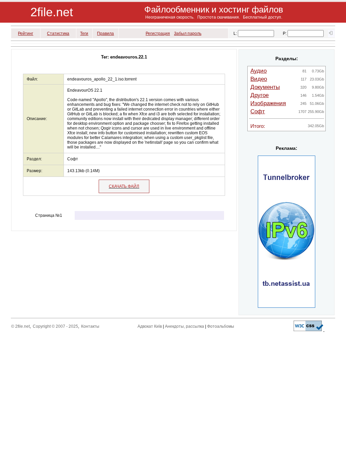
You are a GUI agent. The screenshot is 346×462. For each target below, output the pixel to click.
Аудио (258, 71)
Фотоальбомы (220, 326)
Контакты (90, 326)
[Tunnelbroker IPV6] (286, 306)
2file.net (51, 12)
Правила (105, 33)
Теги (84, 33)
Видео (258, 79)
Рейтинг (25, 33)
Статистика (58, 33)
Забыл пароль (187, 33)
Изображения (268, 103)
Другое (259, 95)
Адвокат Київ (150, 326)
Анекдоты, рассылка (184, 326)
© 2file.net (20, 326)
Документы (265, 87)
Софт (257, 111)
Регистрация (158, 33)
